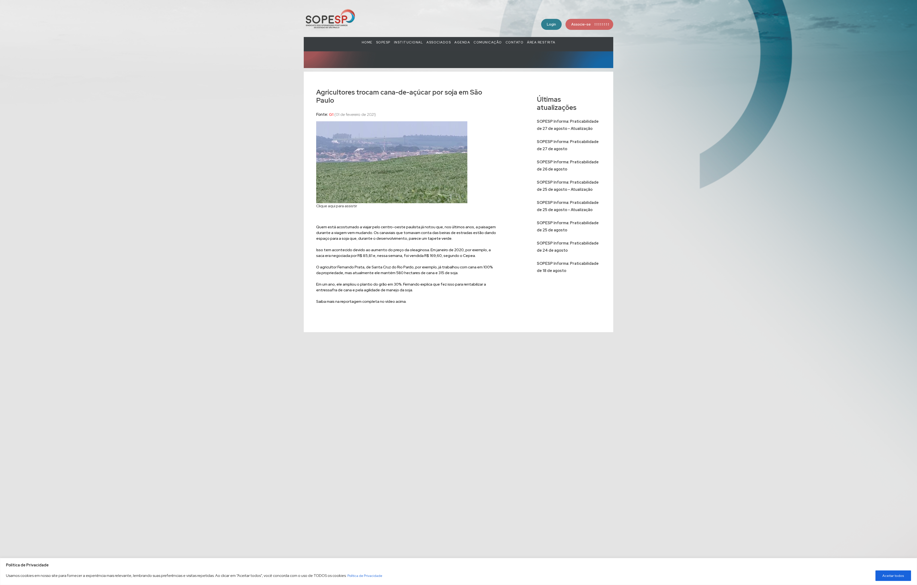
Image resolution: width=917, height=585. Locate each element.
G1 (331, 114)
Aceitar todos (893, 576)
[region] (458, 571)
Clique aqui (325, 205)
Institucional (408, 42)
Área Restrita (541, 42)
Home (367, 42)
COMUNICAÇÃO (488, 42)
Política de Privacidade (364, 576)
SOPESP (383, 42)
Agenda (462, 42)
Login (551, 24)
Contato (515, 42)
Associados (439, 42)
